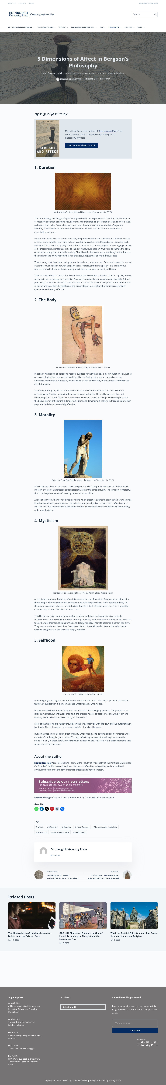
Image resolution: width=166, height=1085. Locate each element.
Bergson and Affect (107, 131)
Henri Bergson (82, 827)
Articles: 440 (55, 855)
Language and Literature (82, 27)
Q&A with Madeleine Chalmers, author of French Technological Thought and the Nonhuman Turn (81, 936)
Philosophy (114, 27)
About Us (11, 3)
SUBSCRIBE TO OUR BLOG (148, 3)
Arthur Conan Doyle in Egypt (21, 1048)
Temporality (79, 832)
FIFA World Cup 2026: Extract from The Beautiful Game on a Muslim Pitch (24, 1061)
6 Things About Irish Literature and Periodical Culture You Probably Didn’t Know (24, 1009)
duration (66, 827)
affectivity (52, 827)
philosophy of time (60, 832)
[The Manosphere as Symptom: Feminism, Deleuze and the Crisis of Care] (32, 915)
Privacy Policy (115, 1080)
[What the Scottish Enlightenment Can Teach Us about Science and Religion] (134, 915)
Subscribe (135, 1030)
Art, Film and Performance (20, 27)
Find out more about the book (81, 145)
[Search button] (155, 14)
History (62, 27)
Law (101, 27)
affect (39, 827)
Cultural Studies (45, 27)
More (140, 27)
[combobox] (142, 14)
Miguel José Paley (43, 762)
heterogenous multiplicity (105, 827)
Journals (22, 3)
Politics (128, 27)
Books (31, 3)
